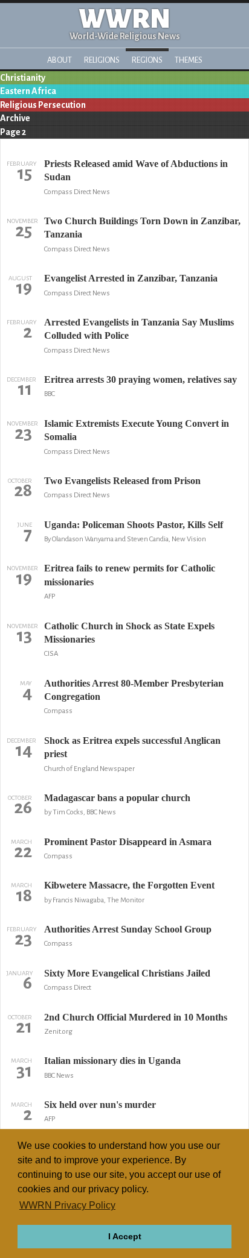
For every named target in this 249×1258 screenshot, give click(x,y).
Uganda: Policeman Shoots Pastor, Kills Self (133, 525)
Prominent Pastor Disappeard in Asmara (128, 842)
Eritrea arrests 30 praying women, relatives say (140, 379)
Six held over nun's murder (100, 1104)
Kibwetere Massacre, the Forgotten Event (129, 885)
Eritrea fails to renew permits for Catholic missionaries (129, 575)
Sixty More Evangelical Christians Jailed (127, 973)
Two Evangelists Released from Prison (122, 481)
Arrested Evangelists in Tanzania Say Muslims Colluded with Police (139, 329)
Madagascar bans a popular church (117, 798)
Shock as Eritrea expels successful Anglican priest (132, 747)
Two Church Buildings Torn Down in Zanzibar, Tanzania (142, 227)
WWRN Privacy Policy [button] (67, 1205)
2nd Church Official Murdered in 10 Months (135, 1017)
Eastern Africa (28, 91)
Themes (188, 59)
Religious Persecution (43, 105)
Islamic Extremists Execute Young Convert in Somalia (136, 430)
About (59, 59)
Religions (102, 59)
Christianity (22, 78)
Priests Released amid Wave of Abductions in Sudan (136, 170)
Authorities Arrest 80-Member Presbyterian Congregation (134, 690)
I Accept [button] (124, 1236)
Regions (147, 59)
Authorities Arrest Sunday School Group (128, 929)
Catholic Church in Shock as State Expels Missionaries (129, 632)
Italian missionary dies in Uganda (112, 1060)
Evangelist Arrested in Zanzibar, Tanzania (131, 278)
